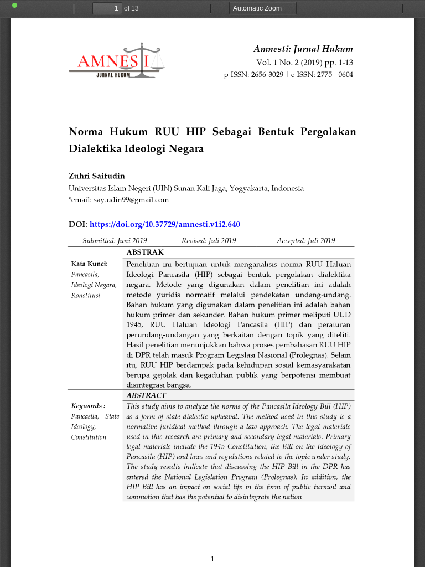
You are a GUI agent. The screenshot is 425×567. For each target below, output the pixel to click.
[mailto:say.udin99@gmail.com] (131, 200)
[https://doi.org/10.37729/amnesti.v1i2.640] (166, 226)
